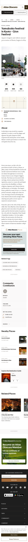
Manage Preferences (14, 539)
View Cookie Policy (14, 531)
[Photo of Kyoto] (5, 377)
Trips (3, 513)
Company (4, 523)
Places (3, 503)
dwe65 (5, 297)
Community (5, 518)
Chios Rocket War (7, 415)
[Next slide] (23, 61)
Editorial (4, 508)
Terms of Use (16, 253)
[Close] (26, 527)
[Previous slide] (4, 61)
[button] (6, 84)
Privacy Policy (9, 253)
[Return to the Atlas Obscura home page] (9, 7)
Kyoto (14, 375)
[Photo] (23, 339)
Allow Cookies (14, 535)
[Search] (22, 7)
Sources (5, 324)
